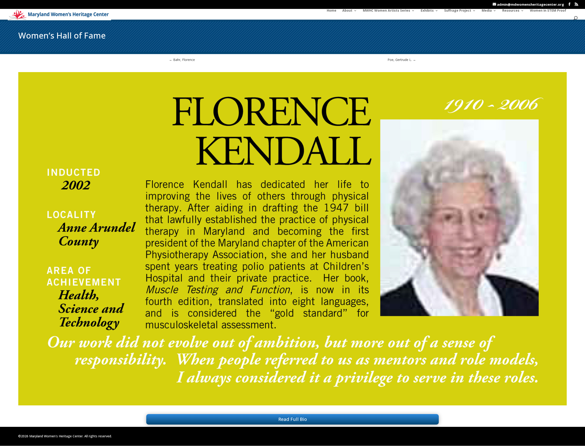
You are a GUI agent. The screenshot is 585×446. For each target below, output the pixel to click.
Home (331, 11)
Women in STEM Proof (548, 11)
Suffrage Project (457, 11)
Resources (510, 11)
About (347, 11)
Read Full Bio (292, 419)
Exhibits (427, 11)
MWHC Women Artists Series (386, 11)
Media (487, 11)
